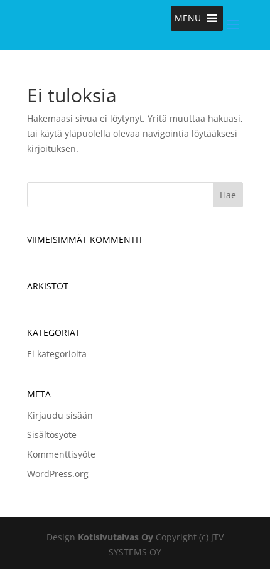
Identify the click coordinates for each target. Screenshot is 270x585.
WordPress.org (58, 474)
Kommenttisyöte (61, 454)
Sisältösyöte (52, 435)
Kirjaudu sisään (60, 415)
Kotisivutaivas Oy (115, 537)
